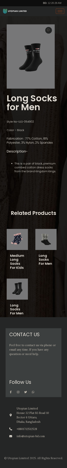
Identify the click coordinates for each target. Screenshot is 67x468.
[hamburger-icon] (60, 11)
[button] (48, 30)
